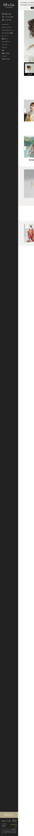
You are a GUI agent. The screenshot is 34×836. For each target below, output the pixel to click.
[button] (24, 110)
